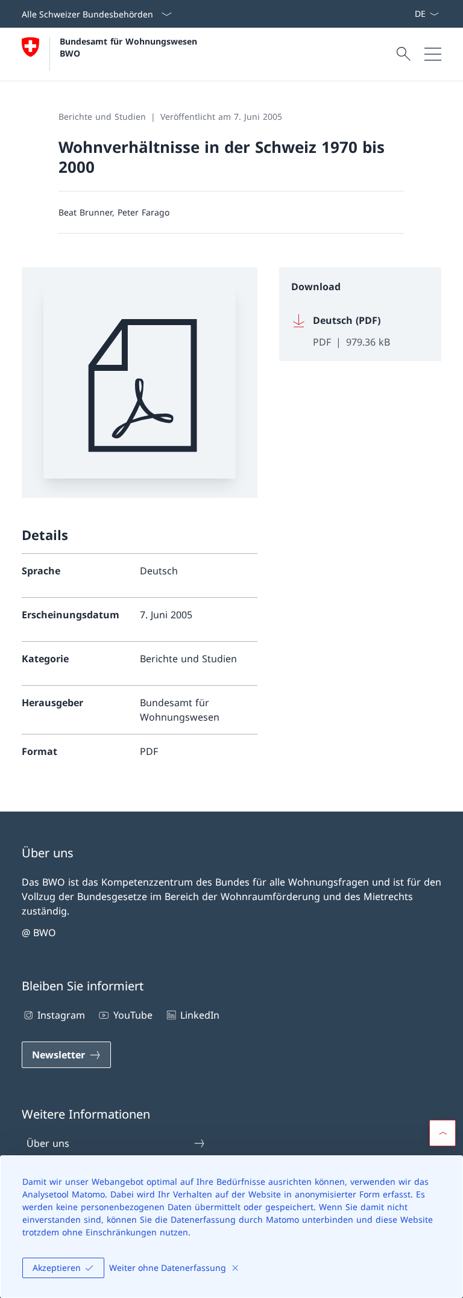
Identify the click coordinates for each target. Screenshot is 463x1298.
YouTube (132, 1015)
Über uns (48, 1143)
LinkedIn (199, 1015)
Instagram (61, 1015)
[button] (442, 1133)
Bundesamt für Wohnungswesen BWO (130, 47)
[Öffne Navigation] (433, 54)
